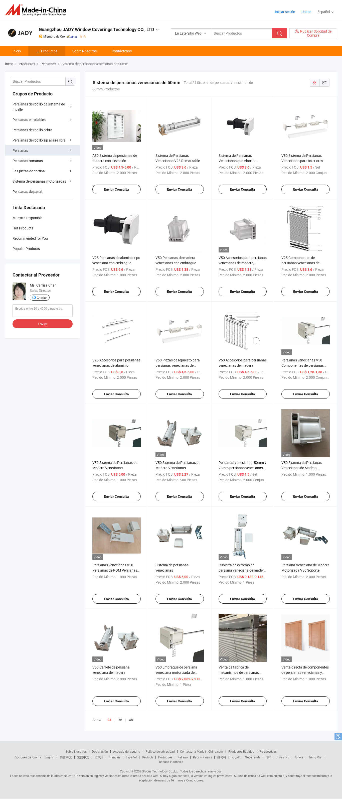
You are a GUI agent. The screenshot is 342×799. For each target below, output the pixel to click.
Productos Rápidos (241, 751)
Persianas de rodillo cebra (32, 129)
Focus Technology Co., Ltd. (161, 771)
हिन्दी (268, 757)
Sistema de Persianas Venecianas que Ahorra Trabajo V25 (237, 160)
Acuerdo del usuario (126, 751)
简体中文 (66, 757)
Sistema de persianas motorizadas (39, 181)
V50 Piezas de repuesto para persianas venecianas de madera (177, 365)
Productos (49, 51)
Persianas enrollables (29, 119)
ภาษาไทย (282, 757)
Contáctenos (122, 51)
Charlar (42, 298)
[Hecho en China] (37, 10)
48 (131, 719)
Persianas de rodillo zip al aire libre (39, 140)
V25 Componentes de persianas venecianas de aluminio (300, 263)
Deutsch (147, 757)
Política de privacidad (160, 751)
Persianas (20, 150)
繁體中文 (83, 757)
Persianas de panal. (28, 191)
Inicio (17, 51)
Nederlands (252, 757)
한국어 (221, 757)
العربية (235, 757)
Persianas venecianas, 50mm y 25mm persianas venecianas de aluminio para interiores (242, 467)
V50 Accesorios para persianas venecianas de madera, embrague (243, 263)
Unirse (306, 11)
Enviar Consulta (116, 189)
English (50, 757)
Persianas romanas (28, 160)
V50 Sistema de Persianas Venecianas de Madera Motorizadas (301, 467)
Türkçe (298, 757)
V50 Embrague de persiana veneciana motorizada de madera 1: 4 (176, 672)
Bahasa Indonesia (171, 762)
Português (165, 757)
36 (120, 719)
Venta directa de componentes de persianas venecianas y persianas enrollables (305, 672)
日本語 (98, 757)
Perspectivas (268, 751)
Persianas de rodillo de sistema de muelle (39, 107)
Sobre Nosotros (84, 51)
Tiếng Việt (315, 757)
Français (114, 757)
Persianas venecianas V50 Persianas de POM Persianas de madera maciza (114, 570)
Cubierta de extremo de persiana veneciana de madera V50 (242, 570)
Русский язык (202, 757)
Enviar (43, 323)
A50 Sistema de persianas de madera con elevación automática (114, 160)
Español (131, 757)
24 (109, 720)
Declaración (100, 751)
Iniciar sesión (285, 11)
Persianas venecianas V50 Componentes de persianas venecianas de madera (302, 365)
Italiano (183, 757)
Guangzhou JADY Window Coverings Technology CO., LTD (96, 29)
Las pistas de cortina (29, 171)
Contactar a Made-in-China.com (201, 751)
